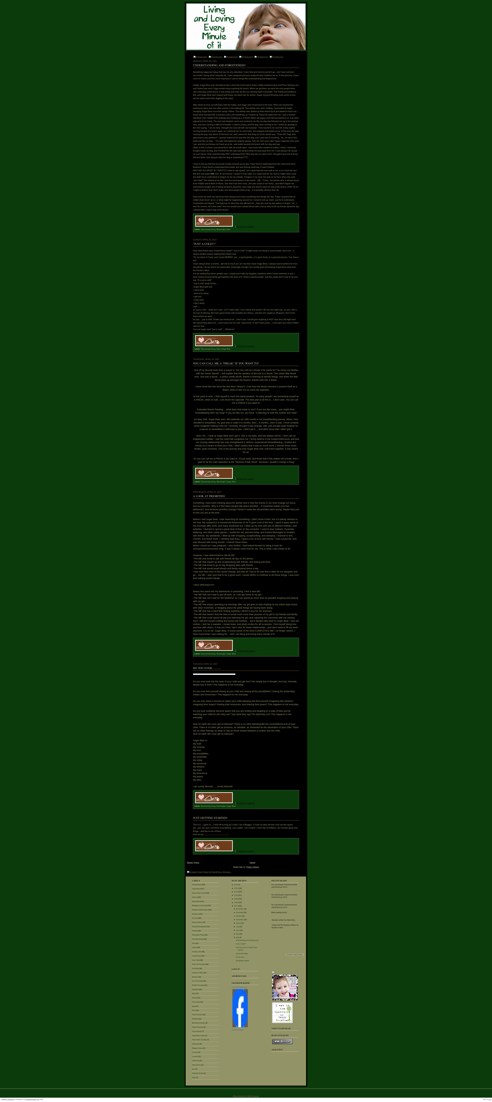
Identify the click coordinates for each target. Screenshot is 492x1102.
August (238, 923)
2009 (236, 899)
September (240, 920)
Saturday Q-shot (197, 1073)
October (239, 916)
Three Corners (197, 1015)
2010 (236, 895)
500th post (195, 1044)
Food (194, 1010)
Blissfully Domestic (198, 1023)
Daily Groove (196, 1065)
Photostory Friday (198, 935)
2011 (236, 892)
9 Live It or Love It (245, 479)
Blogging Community (199, 905)
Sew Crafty (196, 960)
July (237, 927)
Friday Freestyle (197, 1027)
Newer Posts (193, 862)
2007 (236, 906)
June (238, 930)
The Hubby (196, 1002)
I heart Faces (196, 956)
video (194, 1077)
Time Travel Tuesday (199, 1040)
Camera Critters (197, 973)
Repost (194, 998)
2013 (236, 885)
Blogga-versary (197, 1048)
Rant (228, 229)
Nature (194, 897)
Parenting (195, 968)
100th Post (195, 1061)
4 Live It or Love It (245, 803)
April (237, 937)
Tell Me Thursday (198, 985)
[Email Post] (257, 227)
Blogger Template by (8, 1099)
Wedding (195, 1019)
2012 (236, 888)
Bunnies (195, 977)
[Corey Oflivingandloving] (240, 1027)
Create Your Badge (238, 1030)
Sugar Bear (226, 349)
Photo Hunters (197, 922)
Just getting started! (210, 818)
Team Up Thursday (198, 964)
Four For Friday (197, 981)
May (237, 934)
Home (252, 862)
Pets (193, 943)
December (240, 909)
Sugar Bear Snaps (198, 1036)
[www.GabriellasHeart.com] (284, 1000)
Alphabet (195, 989)
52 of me (195, 918)
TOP (489, 1099)
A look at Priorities (209, 496)
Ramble (195, 931)
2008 (236, 902)
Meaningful (221, 229)
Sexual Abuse (197, 1031)
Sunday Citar (196, 952)
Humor (194, 947)
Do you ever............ (207, 668)
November (240, 912)
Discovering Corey (208, 229)
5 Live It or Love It (245, 226)
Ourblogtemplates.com (32, 1099)
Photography (196, 885)
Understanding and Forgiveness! (219, 65)
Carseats (195, 1056)
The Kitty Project (197, 939)
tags (193, 1006)
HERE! (285, 887)
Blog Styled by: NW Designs (246, 1096)
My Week (195, 914)
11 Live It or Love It (246, 651)
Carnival (195, 1052)
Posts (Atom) (252, 867)
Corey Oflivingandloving (239, 987)
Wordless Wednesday (199, 910)
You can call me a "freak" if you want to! (226, 363)
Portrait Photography (199, 926)
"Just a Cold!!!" (204, 244)
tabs (193, 1069)
